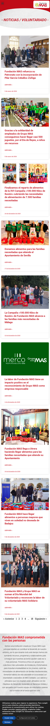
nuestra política (21, 709)
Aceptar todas (9, 718)
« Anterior (8, 618)
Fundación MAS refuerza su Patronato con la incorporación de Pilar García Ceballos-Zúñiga (23, 74)
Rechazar (7, 722)
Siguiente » (41, 618)
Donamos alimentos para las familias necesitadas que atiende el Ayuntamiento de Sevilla (25, 252)
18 (32, 618)
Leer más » (8, 85)
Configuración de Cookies (27, 718)
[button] (2, 3)
